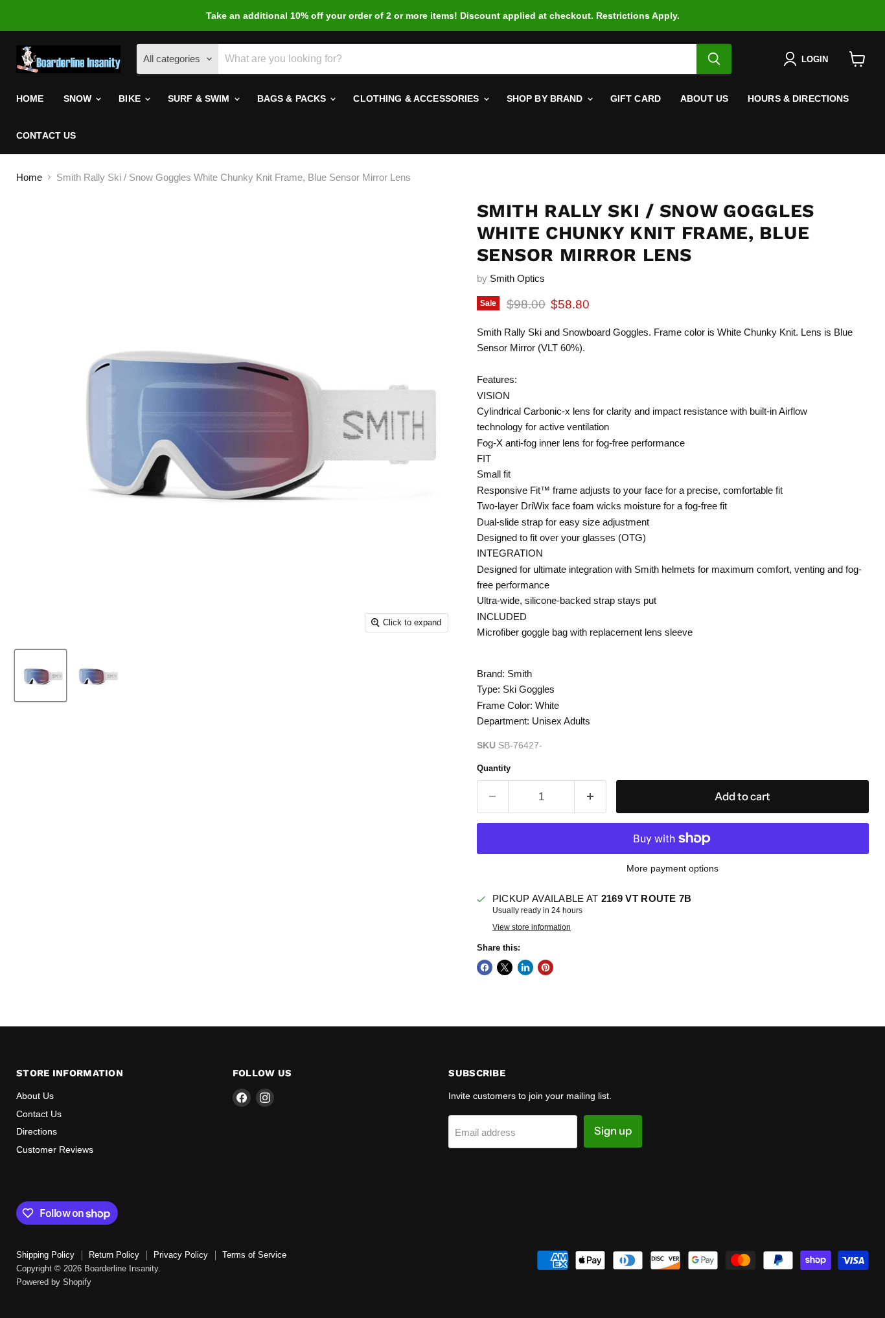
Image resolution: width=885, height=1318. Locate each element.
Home (30, 98)
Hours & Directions (798, 98)
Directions (36, 1131)
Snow (79, 98)
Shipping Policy (45, 1255)
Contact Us (46, 135)
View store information (531, 927)
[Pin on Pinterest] (545, 967)
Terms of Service (254, 1255)
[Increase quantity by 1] (590, 796)
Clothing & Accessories (417, 98)
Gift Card (635, 98)
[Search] (713, 59)
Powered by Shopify (53, 1282)
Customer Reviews (54, 1149)
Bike (131, 98)
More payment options (672, 868)
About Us (704, 98)
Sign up (613, 1130)
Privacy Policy (181, 1255)
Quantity (494, 768)
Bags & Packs (293, 98)
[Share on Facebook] (484, 967)
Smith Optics (517, 278)
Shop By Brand (546, 98)
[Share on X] (504, 967)
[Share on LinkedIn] (525, 967)
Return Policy (114, 1255)
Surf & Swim (200, 98)
